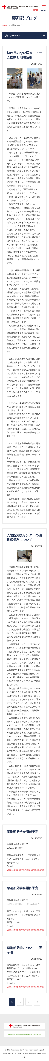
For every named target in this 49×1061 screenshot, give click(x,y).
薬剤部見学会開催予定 (22, 831)
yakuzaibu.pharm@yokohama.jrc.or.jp (25, 869)
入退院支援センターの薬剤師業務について (24, 537)
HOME (4, 25)
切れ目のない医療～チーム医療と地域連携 (24, 55)
